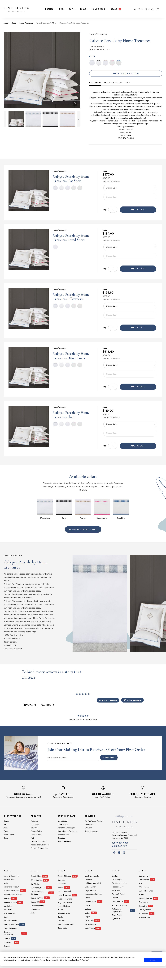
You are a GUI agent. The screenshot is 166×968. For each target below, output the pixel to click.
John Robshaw (64, 913)
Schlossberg (144, 880)
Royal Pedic (117, 915)
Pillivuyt (115, 898)
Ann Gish (7, 898)
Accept (153, 960)
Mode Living (90, 928)
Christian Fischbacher (8, 933)
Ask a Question (96, 47)
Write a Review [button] (134, 700)
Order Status (63, 824)
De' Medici (35, 884)
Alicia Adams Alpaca (12, 891)
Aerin (6, 883)
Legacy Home (90, 890)
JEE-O (60, 910)
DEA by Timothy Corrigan (37, 893)
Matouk (88, 909)
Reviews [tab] (28, 705)
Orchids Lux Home (119, 883)
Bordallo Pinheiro (10, 921)
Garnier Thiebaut (64, 876)
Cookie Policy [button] (35, 960)
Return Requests (91, 831)
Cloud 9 (7, 938)
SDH (140, 883)
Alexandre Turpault (11, 887)
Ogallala (115, 876)
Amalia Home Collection (13, 894)
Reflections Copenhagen (117, 910)
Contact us (35, 824)
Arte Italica (8, 906)
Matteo (87, 913)
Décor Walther (36, 880)
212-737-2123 (120, 846)
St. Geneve (143, 902)
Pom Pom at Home (119, 905)
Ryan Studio (117, 919)
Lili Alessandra (90, 902)
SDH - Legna (144, 887)
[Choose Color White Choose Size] (129, 251)
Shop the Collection (126, 73)
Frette (33, 913)
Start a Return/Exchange (67, 831)
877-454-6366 (121, 843)
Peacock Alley (117, 887)
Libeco (87, 898)
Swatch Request (64, 841)
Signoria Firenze (145, 898)
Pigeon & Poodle (119, 894)
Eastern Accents (37, 906)
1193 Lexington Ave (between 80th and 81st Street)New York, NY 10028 (124, 835)
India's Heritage (64, 906)
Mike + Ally (89, 921)
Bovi (5, 917)
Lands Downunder (92, 876)
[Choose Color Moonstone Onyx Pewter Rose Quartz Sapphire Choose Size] (129, 192)
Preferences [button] (84, 960)
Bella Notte (8, 910)
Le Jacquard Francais (93, 894)
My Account (62, 821)
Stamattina (143, 906)
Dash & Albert (36, 876)
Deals (114, 9)
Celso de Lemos (10, 928)
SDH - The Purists (146, 891)
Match (87, 905)
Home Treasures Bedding (46, 23)
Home (6, 23)
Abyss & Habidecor (11, 876)
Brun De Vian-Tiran (11, 925)
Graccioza (62, 883)
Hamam (61, 887)
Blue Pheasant (9, 913)
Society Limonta (145, 910)
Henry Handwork (64, 891)
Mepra (87, 917)
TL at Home (143, 914)
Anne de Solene (10, 902)
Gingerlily (61, 880)
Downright (35, 902)
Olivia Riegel (117, 879)
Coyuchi (7, 946)
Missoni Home (90, 924)
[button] (139, 8)
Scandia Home (145, 876)
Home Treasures (26, 23)
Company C (8, 942)
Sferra (141, 894)
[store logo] (16, 9)
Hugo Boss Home (65, 902)
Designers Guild (37, 898)
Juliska (60, 917)
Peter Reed (116, 890)
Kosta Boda (62, 928)
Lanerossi (88, 879)
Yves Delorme (144, 917)
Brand (14, 23)
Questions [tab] (46, 705)
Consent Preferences (39, 848)
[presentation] (96, 83)
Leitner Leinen (90, 887)
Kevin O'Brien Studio (66, 924)
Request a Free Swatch (83, 529)
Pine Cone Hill (117, 902)
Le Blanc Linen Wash (93, 883)
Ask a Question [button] (109, 700)
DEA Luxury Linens (38, 888)
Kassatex (61, 921)
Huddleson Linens (65, 899)
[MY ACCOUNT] (152, 9)
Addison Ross (9, 879)
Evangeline (35, 909)
